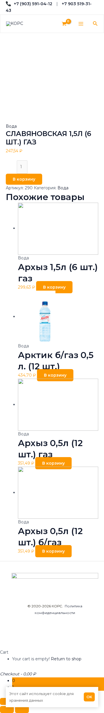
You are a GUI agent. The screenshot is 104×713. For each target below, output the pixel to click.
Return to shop (66, 658)
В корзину (24, 179)
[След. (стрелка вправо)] (22, 709)
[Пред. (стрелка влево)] (7, 709)
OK (89, 696)
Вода (11, 126)
